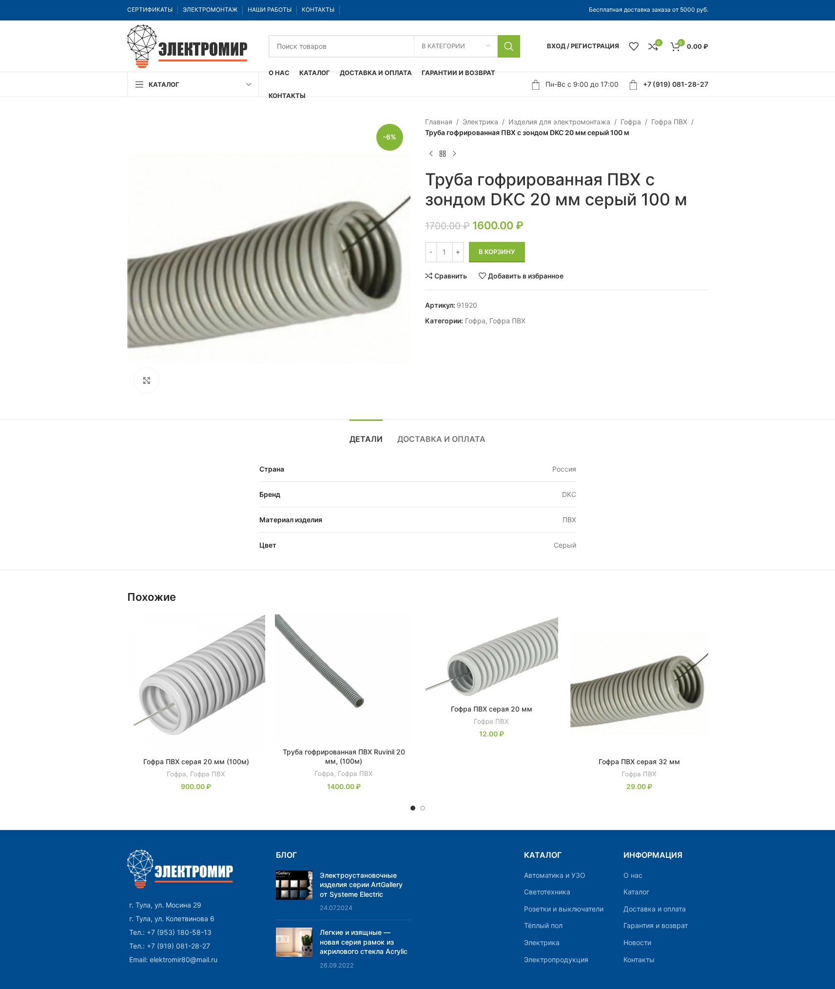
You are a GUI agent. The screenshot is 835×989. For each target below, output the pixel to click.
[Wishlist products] (633, 46)
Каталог (636, 892)
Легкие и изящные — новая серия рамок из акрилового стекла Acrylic (364, 941)
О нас (632, 875)
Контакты (639, 959)
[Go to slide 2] (422, 808)
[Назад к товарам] (442, 154)
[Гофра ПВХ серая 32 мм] (639, 683)
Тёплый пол (543, 925)
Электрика (480, 122)
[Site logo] (188, 45)
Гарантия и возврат (655, 925)
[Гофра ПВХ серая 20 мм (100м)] (196, 683)
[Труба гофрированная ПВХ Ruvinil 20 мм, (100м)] (344, 678)
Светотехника (547, 892)
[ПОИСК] (509, 46)
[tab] (366, 434)
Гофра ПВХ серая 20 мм (491, 709)
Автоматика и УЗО (554, 875)
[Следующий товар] (454, 154)
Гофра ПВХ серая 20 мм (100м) (196, 761)
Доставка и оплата (654, 909)
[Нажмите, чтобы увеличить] (147, 380)
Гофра (631, 122)
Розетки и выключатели (563, 909)
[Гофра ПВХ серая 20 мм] (492, 657)
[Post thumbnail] (294, 891)
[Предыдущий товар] (431, 154)
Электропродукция (556, 959)
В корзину (497, 252)
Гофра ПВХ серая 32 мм (639, 761)
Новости (637, 942)
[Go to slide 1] (412, 808)
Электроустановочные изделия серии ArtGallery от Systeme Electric (361, 884)
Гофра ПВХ (669, 122)
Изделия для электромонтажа (559, 122)
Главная (438, 122)
